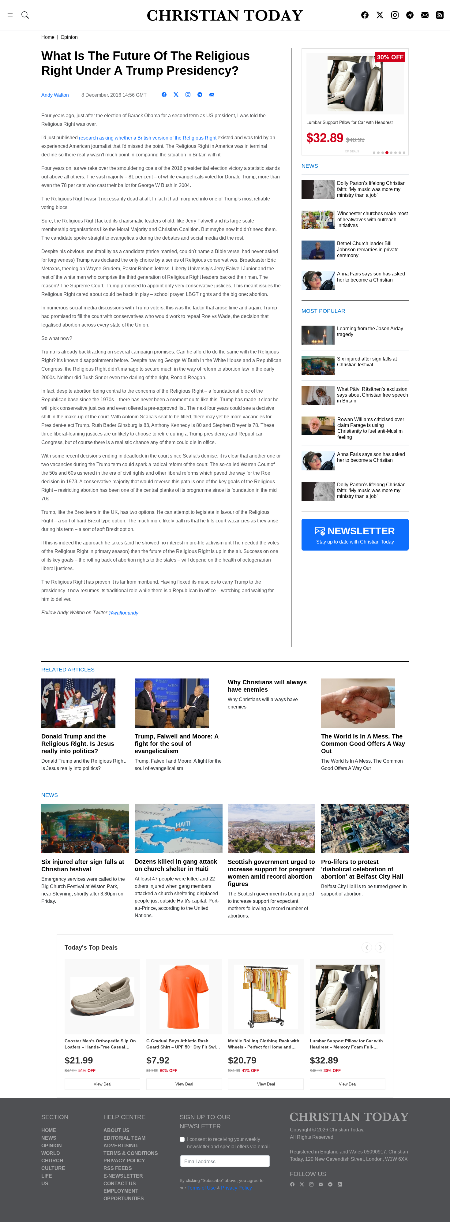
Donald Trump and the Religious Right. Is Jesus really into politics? (77, 743)
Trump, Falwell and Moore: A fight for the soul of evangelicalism (176, 743)
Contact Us (119, 1183)
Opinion (69, 37)
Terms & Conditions (130, 1153)
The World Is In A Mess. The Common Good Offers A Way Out (363, 743)
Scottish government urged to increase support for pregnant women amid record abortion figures (271, 872)
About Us (116, 1130)
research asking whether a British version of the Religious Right (147, 137)
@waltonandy (123, 612)
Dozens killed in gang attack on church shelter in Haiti (176, 865)
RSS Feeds (117, 1168)
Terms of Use (201, 1188)
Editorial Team (124, 1138)
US (44, 1183)
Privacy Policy (124, 1160)
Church (52, 1160)
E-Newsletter (123, 1176)
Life (46, 1176)
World (50, 1153)
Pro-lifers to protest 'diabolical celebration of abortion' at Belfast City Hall (362, 869)
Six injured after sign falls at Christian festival (82, 865)
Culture (53, 1168)
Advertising (120, 1145)
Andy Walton (55, 95)
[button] (10, 16)
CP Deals (352, 151)
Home (47, 37)
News (48, 1138)
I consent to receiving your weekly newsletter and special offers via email (228, 1143)
